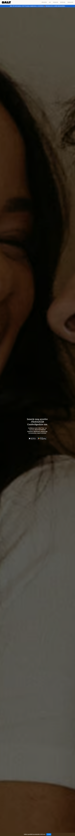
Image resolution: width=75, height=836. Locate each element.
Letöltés (48, 834)
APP (50, 2)
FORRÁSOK (55, 2)
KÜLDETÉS (44, 2)
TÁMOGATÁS (70, 2)
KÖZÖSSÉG (62, 2)
